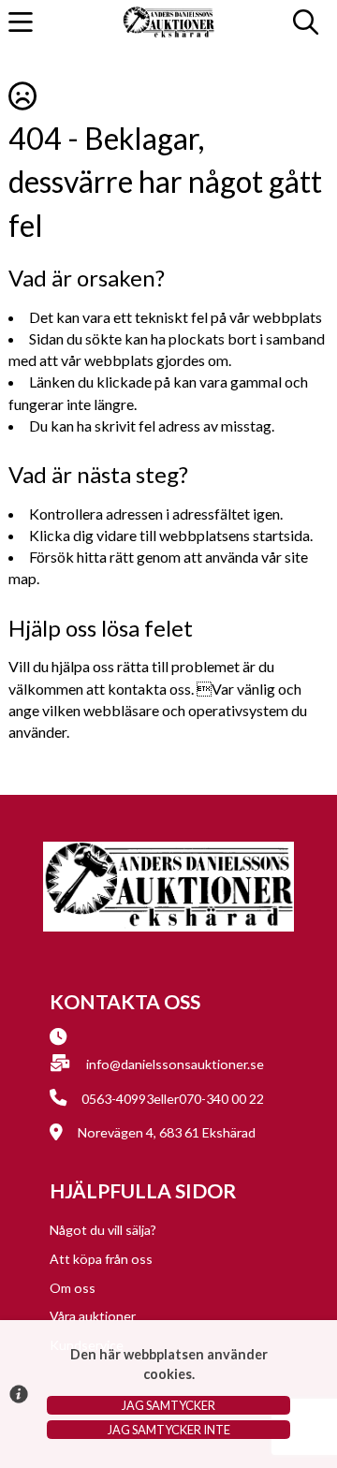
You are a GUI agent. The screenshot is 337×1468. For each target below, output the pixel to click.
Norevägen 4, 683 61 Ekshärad (167, 1132)
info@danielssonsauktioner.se (175, 1064)
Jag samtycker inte (169, 1429)
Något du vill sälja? (103, 1230)
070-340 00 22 (221, 1099)
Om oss (72, 1288)
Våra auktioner (93, 1316)
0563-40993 (117, 1099)
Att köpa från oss (101, 1259)
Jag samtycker (168, 1405)
